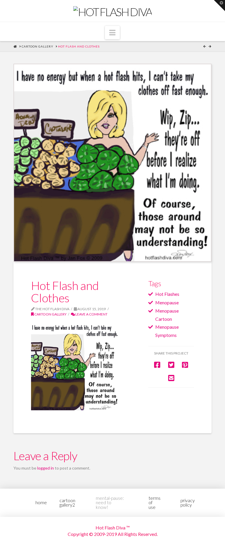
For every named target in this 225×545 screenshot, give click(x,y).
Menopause (167, 302)
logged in (45, 467)
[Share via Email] (171, 377)
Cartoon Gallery (50, 314)
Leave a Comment (91, 314)
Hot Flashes (167, 294)
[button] (112, 32)
